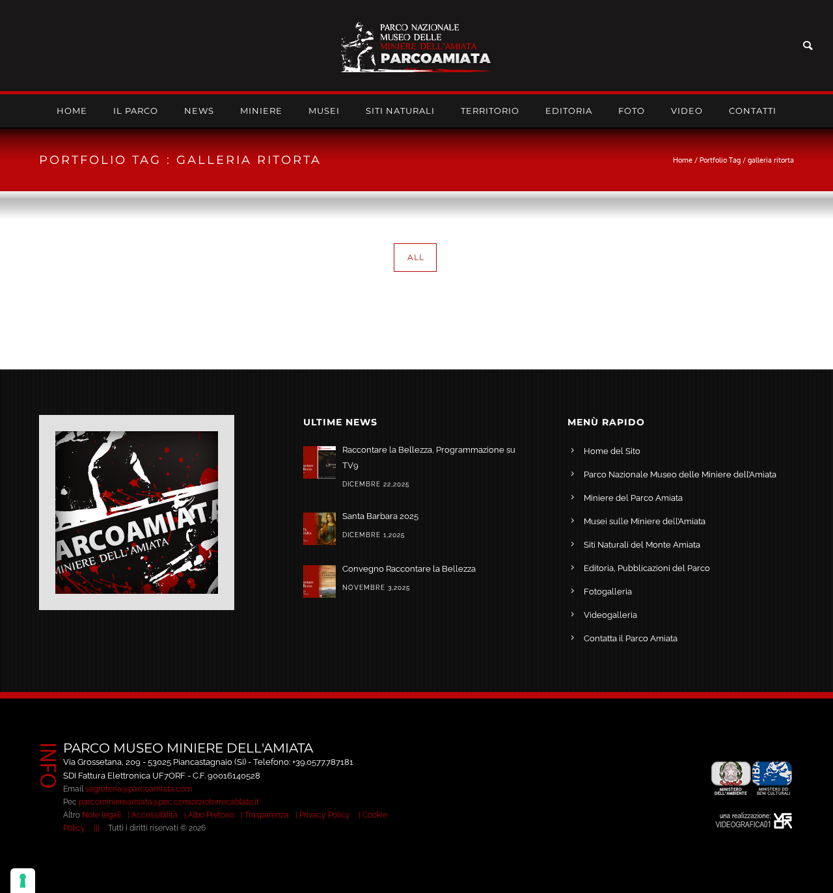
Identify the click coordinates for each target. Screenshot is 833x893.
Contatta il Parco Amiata (630, 638)
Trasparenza (267, 815)
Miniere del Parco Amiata (633, 498)
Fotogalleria (608, 591)
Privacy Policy (324, 815)
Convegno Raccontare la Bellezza (409, 569)
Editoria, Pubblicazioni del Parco (647, 568)
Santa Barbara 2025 (380, 516)
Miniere (261, 110)
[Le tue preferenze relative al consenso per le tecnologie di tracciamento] (22, 880)
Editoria (568, 110)
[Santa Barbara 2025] (319, 529)
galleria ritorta (771, 160)
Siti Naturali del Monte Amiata (642, 545)
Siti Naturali (400, 110)
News (199, 110)
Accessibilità (154, 815)
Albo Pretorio (211, 815)
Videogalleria (610, 615)
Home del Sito (612, 451)
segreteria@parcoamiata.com (138, 788)
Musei (324, 110)
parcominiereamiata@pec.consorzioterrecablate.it (169, 801)
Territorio (490, 110)
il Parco (135, 110)
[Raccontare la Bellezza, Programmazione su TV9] (319, 462)
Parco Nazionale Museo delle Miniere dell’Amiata (680, 474)
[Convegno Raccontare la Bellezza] (319, 581)
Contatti (752, 110)
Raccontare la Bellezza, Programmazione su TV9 (428, 457)
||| (97, 828)
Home (72, 110)
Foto (631, 110)
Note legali (101, 815)
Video (687, 110)
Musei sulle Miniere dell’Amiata (644, 521)
